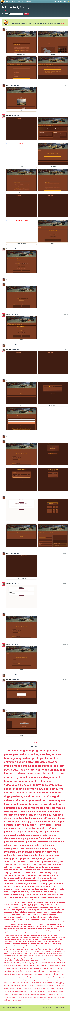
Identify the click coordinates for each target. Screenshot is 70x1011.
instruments (32, 992)
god (39, 948)
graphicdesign (33, 834)
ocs (55, 765)
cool (34, 841)
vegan (26, 992)
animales (54, 957)
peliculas (28, 907)
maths (50, 946)
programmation (7, 985)
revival (21, 989)
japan (40, 872)
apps (6, 907)
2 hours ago (66, 29)
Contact (41, 1009)
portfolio (47, 765)
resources (15, 919)
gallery (56, 919)
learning (8, 811)
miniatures (63, 997)
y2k (49, 796)
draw (25, 951)
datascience (52, 999)
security (52, 926)
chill (9, 967)
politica (38, 999)
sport (13, 834)
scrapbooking (53, 971)
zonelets (34, 935)
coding (27, 765)
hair (5, 971)
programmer (7, 957)
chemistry (47, 948)
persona (45, 957)
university (43, 976)
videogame (47, 777)
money (28, 886)
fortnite (62, 922)
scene (41, 848)
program (8, 831)
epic (53, 960)
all (11, 897)
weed (62, 959)
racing (46, 968)
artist (32, 828)
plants (7, 841)
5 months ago (65, 380)
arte (37, 762)
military (9, 989)
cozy (59, 944)
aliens (60, 905)
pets (61, 864)
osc (21, 919)
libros (21, 897)
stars (48, 929)
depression (15, 976)
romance (7, 900)
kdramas (20, 976)
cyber (33, 955)
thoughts (42, 864)
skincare (17, 960)
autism (60, 894)
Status (58, 1007)
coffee (7, 867)
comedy (33, 855)
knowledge (12, 970)
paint (63, 999)
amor (18, 926)
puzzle (41, 900)
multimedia (35, 957)
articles (9, 983)
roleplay (8, 844)
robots (39, 917)
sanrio (56, 831)
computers (56, 788)
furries (21, 891)
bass (28, 992)
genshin (20, 900)
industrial (18, 989)
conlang (21, 982)
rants (44, 973)
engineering (51, 851)
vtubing (56, 991)
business (41, 811)
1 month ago (66, 314)
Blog (51, 1007)
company (27, 983)
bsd (28, 965)
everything (50, 848)
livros (42, 948)
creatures (32, 994)
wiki (11, 905)
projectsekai (24, 1000)
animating (13, 989)
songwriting (61, 988)
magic (34, 872)
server (56, 980)
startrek (39, 983)
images (35, 953)
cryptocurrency (31, 989)
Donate (45, 1007)
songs (40, 935)
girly (31, 951)
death (6, 941)
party (60, 989)
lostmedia (49, 985)
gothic (24, 905)
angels (34, 965)
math (22, 814)
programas (57, 965)
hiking (50, 907)
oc (44, 796)
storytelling (32, 864)
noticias (44, 986)
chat (39, 878)
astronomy (9, 880)
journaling (57, 814)
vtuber (13, 864)
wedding (39, 968)
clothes (53, 841)
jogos (34, 905)
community (31, 848)
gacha (36, 974)
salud (5, 962)
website (20, 818)
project (40, 869)
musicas (20, 979)
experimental (10, 883)
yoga (47, 953)
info (22, 886)
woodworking (28, 999)
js (20, 967)
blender (7, 924)
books (8, 758)
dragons (49, 919)
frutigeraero (30, 891)
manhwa (22, 946)
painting (37, 818)
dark (15, 931)
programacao (22, 970)
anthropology (57, 970)
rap (35, 909)
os (23, 985)
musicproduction (26, 979)
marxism (25, 991)
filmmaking (27, 939)
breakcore (26, 935)
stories (11, 818)
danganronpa (8, 931)
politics (29, 781)
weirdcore (27, 869)
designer (22, 997)
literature (9, 773)
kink (63, 994)
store (42, 949)
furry (62, 765)
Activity (18, 1)
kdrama (34, 963)
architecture (9, 869)
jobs (60, 997)
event (30, 959)
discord (47, 869)
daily (26, 985)
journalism (16, 914)
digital (27, 883)
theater (28, 948)
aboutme (33, 838)
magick (16, 996)
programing (17, 781)
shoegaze (13, 983)
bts (53, 941)
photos (27, 858)
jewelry (49, 939)
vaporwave (19, 880)
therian (6, 960)
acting (55, 948)
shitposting (6, 974)
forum (27, 960)
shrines (40, 979)
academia (9, 968)
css (50, 831)
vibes (14, 986)
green (49, 960)
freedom (49, 965)
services (52, 955)
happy (9, 999)
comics (53, 758)
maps (38, 963)
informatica (36, 875)
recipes (13, 929)
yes (30, 962)
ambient (14, 971)
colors (52, 965)
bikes (22, 985)
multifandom (6, 994)
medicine (40, 909)
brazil (35, 970)
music (12, 750)
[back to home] (2, 2)
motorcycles (6, 997)
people (41, 962)
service (54, 968)
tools (38, 944)
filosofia (16, 988)
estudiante (36, 973)
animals (54, 769)
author (5, 965)
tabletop (51, 962)
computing (42, 951)
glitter (15, 985)
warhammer (36, 996)
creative (27, 872)
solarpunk (44, 988)
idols (8, 991)
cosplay (7, 872)
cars (53, 808)
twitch (56, 935)
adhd (57, 988)
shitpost (12, 985)
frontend (15, 997)
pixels (55, 917)
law (44, 931)
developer (8, 912)
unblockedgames (51, 989)
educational (14, 946)
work (56, 897)
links (23, 922)
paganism (17, 991)
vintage (35, 858)
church (40, 988)
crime (25, 989)
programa (18, 971)
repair (52, 994)
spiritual (26, 996)
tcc (54, 963)
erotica (8, 979)
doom (13, 957)
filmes (25, 941)
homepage (40, 967)
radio (34, 878)
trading (21, 959)
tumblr (40, 957)
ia (22, 986)
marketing (41, 828)
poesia (15, 974)
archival (60, 999)
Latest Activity (11, 7)
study (41, 855)
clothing (7, 875)
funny (14, 841)
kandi (36, 960)
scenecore (7, 937)
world (47, 963)
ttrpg (18, 851)
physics (43, 880)
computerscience (26, 957)
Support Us (28, 1)
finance (47, 894)
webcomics (10, 855)
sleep (44, 891)
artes (47, 955)
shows (43, 821)
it (57, 864)
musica (8, 765)
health (56, 811)
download (5, 1000)
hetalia (50, 974)
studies (19, 997)
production (36, 937)
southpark (11, 960)
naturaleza (45, 997)
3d (49, 821)
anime (53, 750)
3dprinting (57, 959)
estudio (5, 982)
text (46, 970)
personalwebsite (32, 880)
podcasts (20, 965)
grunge (33, 944)
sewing (23, 844)
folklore (44, 979)
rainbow (38, 994)
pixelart (25, 828)
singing (45, 878)
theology (53, 973)
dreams (16, 902)
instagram (25, 988)
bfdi (62, 931)
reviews (49, 855)
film (62, 769)
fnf (42, 922)
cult (29, 996)
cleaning (35, 967)
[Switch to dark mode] (68, 1)
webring (5, 999)
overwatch (8, 992)
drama (33, 962)
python (39, 914)
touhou (62, 917)
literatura (24, 944)
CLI (48, 1007)
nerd (40, 959)
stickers (12, 948)
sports (8, 777)
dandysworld (36, 982)
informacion (6, 986)
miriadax (49, 994)
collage (13, 939)
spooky (26, 994)
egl (22, 968)
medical (26, 962)
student (6, 946)
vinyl (59, 986)
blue (60, 939)
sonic (61, 841)
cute (15, 769)
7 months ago (65, 674)
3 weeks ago (66, 248)
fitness (53, 878)
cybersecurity (42, 886)
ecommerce (34, 948)
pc (55, 951)
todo (33, 988)
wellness (23, 971)
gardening (17, 796)
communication (18, 986)
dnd (41, 831)
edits (55, 999)
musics (10, 986)
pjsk (21, 929)
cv (23, 976)
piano (28, 922)
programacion (21, 777)
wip (55, 886)
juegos (49, 883)
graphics (34, 821)
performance (26, 982)
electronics (39, 851)
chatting (37, 962)
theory (30, 980)
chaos (63, 985)
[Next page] (36, 742)
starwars (11, 951)
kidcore (27, 970)
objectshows (32, 929)
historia (63, 946)
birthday (16, 912)
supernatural (58, 955)
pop (22, 951)
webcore (25, 861)
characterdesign (50, 924)
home (22, 933)
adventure (15, 924)
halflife (32, 999)
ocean (42, 924)
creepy (21, 955)
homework (26, 974)
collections (56, 992)
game (43, 762)
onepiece (33, 979)
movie (20, 872)
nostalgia (18, 804)
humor (42, 919)
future (5, 991)
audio (25, 929)
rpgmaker (21, 980)
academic (13, 979)
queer (61, 800)
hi (58, 960)
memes (53, 800)
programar (45, 959)
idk (59, 792)
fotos (51, 991)
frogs (26, 973)
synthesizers (39, 989)
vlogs (14, 980)
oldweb (19, 869)
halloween (56, 967)
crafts (16, 800)
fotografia (51, 933)
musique (5, 989)
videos (8, 800)
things (28, 946)
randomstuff (12, 991)
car (29, 944)
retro (45, 785)
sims (48, 988)
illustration (42, 792)
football (55, 821)
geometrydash (11, 996)
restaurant (63, 965)
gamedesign (9, 917)
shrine (17, 933)
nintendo (27, 878)
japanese (39, 889)
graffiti (61, 973)
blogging (18, 788)
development (11, 848)
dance (7, 828)
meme (47, 909)
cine (36, 926)
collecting (34, 900)
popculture (27, 917)
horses (17, 953)
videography (52, 953)
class (47, 989)
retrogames (10, 973)
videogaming (50, 970)
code (36, 844)
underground (43, 985)
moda (14, 872)
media (39, 808)
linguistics (8, 902)
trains (52, 951)
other (6, 897)
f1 (61, 948)
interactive (18, 917)
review (52, 982)
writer (59, 977)
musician (49, 997)
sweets (38, 986)
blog (48, 754)
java (24, 963)
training (53, 988)
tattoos (61, 960)
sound (15, 963)
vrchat (62, 989)
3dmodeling (8, 944)
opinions (11, 999)
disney (41, 986)
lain (55, 905)
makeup (15, 828)
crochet (52, 818)
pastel (63, 951)
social (6, 864)
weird (56, 855)
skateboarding (14, 907)
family (33, 914)
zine (25, 919)
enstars (27, 971)
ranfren (9, 1000)
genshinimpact (56, 976)
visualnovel (14, 965)
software (52, 828)
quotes (16, 977)
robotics (43, 939)
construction (14, 955)
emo (46, 808)
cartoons (30, 792)
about (55, 883)
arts (35, 814)
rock (15, 844)
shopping (20, 875)
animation (10, 762)
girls (50, 949)
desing (20, 992)
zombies (10, 997)
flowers (38, 867)
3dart (5, 979)
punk (18, 821)
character (26, 980)
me (15, 831)
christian (31, 970)
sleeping (8, 894)
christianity (10, 933)
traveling (31, 926)
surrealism (45, 960)
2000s (58, 785)
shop (55, 872)
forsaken (19, 983)
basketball (21, 864)
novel (22, 949)
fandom (29, 804)
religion (51, 838)
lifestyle (21, 834)
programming (40, 750)
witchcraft (8, 889)
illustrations (12, 982)
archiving (47, 999)
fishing (5, 967)
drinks (58, 999)
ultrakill (18, 985)
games (8, 754)
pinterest (28, 937)
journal (39, 804)
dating (29, 994)
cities (24, 999)
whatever (40, 953)
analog (30, 963)
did (10, 974)
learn (13, 968)
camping (49, 983)
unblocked (59, 953)
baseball (37, 955)
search (35, 968)
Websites (8, 1)
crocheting (58, 974)
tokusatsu (12, 1000)
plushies (59, 933)
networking (31, 974)
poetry (8, 769)
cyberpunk (51, 858)
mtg (30, 982)
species (31, 985)
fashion (27, 758)
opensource (46, 962)
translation (18, 957)
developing (39, 997)
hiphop (48, 931)
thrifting (44, 967)
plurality (30, 953)
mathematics (48, 917)
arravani (9, 29)
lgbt (46, 831)
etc (5, 818)
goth (62, 821)
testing (42, 883)
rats (49, 971)
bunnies (39, 931)
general (15, 973)
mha (54, 991)
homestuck (10, 824)
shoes (52, 967)
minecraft (48, 781)
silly (49, 814)
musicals (7, 922)
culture (42, 814)
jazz (19, 951)
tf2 (57, 937)
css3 (18, 996)
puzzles (24, 914)
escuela (43, 955)
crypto (14, 891)
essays (24, 902)
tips (42, 997)
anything (16, 886)
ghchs (33, 922)
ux (58, 980)
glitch (34, 977)
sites (13, 974)
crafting (18, 878)
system (58, 900)
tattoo (32, 976)
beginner (26, 997)
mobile (62, 977)
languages (9, 851)
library (39, 971)
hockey (38, 965)
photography (40, 758)
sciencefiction (60, 971)
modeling (51, 963)
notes (58, 979)
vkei (63, 926)
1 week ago (66, 85)
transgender (53, 902)
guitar (28, 841)
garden (62, 974)
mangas (9, 965)
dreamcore (54, 922)
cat (5, 821)
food (27, 754)
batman (17, 982)
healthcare (12, 967)
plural (48, 967)
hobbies (47, 861)
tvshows (26, 889)
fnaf (62, 861)
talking (31, 977)
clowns (54, 949)
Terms (62, 1007)
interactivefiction (21, 994)
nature (60, 773)
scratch (19, 949)
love (38, 785)
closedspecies (11, 977)
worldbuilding (52, 804)
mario (46, 949)
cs (50, 986)
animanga (61, 963)
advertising (44, 992)
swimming (13, 962)
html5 (32, 894)
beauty (7, 858)
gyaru (56, 907)
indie (6, 834)
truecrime (20, 963)
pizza (39, 922)
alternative (46, 875)
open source (9, 1007)
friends (42, 838)
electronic (6, 948)
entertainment (47, 844)
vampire (5, 983)
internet (36, 800)
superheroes (38, 980)
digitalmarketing (33, 971)
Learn (22, 1)
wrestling (13, 935)
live (9, 982)
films (19, 808)
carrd (21, 924)
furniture (27, 977)
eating (43, 968)
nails (23, 973)
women (5, 973)
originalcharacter (27, 986)
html (6, 781)
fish (60, 897)
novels (46, 922)
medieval (31, 968)
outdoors (40, 941)
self (22, 999)
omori (33, 946)
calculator (30, 988)
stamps (35, 907)
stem (32, 991)
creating (6, 977)
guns (46, 982)
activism (44, 937)
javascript (17, 858)
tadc (24, 996)
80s (29, 949)
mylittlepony (51, 980)
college (59, 951)
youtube (9, 792)
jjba (20, 977)
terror (16, 970)
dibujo (60, 983)
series (11, 821)
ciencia (21, 996)
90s (23, 821)
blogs (42, 858)
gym (29, 905)
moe (57, 985)
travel (38, 781)
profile (15, 897)
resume (62, 902)
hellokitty (44, 944)
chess (59, 912)
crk (16, 983)
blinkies (19, 883)
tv (63, 804)
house (62, 991)
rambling (23, 992)
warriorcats (35, 959)
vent (40, 946)
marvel (6, 905)
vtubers (48, 951)
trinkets (26, 959)
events (26, 900)
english (19, 909)
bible (16, 968)
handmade (32, 983)
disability (35, 991)
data (44, 929)
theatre (52, 889)
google (29, 991)
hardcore (23, 967)
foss (17, 979)
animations (43, 907)
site (33, 886)
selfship (43, 980)
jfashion (27, 924)
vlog (49, 944)
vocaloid (60, 807)
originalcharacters (12, 861)
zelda (49, 991)
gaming (17, 758)
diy (27, 821)
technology (42, 769)
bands (42, 965)
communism (43, 933)
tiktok (23, 962)
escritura (49, 982)
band (46, 889)
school (8, 788)
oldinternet (53, 985)
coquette (7, 914)
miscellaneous (53, 997)
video (53, 792)
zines (21, 848)
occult (39, 891)
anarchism (22, 948)
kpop (22, 769)
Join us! (62, 23)
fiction (29, 814)
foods (27, 933)
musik (49, 996)
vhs (45, 965)
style (5, 929)
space (21, 811)
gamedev (25, 785)
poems (36, 897)
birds (61, 883)
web (51, 785)
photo (14, 900)
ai (58, 796)
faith (13, 997)
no (48, 926)
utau (44, 935)
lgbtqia (32, 960)
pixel (19, 931)
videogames (23, 750)
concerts (44, 977)
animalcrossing (11, 994)
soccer (13, 867)
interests (39, 894)
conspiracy (6, 970)
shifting (52, 996)
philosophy (22, 773)
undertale (56, 869)
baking (28, 818)
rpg (58, 838)
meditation (21, 988)
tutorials (48, 979)
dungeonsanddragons (43, 994)
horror (30, 762)
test (16, 811)
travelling (58, 941)
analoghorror (27, 976)
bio (29, 914)
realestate (36, 951)
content (60, 982)
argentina (17, 999)
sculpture (61, 967)
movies (56, 754)
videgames (30, 997)
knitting (43, 897)
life (33, 785)
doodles (53, 983)
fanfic (47, 905)
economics (42, 963)
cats (42, 754)
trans (19, 838)
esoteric (10, 980)
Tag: (5, 13)
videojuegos (11, 785)
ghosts (52, 977)
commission (12, 988)
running (7, 935)
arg (54, 796)
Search (13, 1)
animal (35, 985)
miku (52, 959)
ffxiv (13, 937)
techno (8, 962)
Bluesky (19, 1007)
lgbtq (25, 838)
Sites (4, 10)
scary (38, 970)
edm (57, 963)
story (30, 844)
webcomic (29, 808)
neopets (44, 996)
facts (5, 992)
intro (31, 909)
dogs (7, 796)
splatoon (31, 912)
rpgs (33, 939)
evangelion (40, 991)
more (46, 991)
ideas (27, 963)
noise (36, 933)
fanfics (54, 979)
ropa (55, 962)
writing (35, 754)
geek (63, 983)
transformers (56, 946)
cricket (19, 968)
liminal (61, 976)
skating (6, 953)
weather (40, 960)
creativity (33, 831)
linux (45, 800)
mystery (39, 912)
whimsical (21, 991)
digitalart (23, 831)
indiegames (26, 931)
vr (20, 902)
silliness (32, 996)
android (6, 949)
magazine (48, 973)
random (29, 796)
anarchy (6, 980)
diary (40, 788)
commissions (45, 824)
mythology (16, 922)
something (60, 994)
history (30, 769)
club (20, 999)
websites (35, 883)
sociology (59, 962)
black (44, 991)
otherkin (28, 967)
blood (44, 989)
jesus (32, 949)
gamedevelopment (21, 894)
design (21, 762)
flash (49, 957)
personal (18, 754)
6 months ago (65, 614)
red (47, 996)
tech (58, 777)
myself (13, 926)
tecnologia (52, 891)
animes (7, 891)
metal (45, 834)
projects (60, 889)
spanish (59, 926)
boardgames (20, 937)
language (48, 872)
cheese (7, 996)
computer (55, 867)
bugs (51, 886)
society (55, 977)
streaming (43, 841)
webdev (14, 949)
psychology (23, 824)
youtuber (36, 988)
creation (42, 970)
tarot (30, 902)
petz (19, 974)
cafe (36, 949)
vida (31, 967)
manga (18, 765)
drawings (7, 909)
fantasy (19, 792)
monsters (6, 963)
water (53, 974)
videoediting (7, 959)
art (5, 750)
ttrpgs (55, 875)
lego (17, 959)
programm (16, 994)
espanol (60, 992)
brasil (37, 939)
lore (34, 869)
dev (37, 946)
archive (34, 824)
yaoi (32, 889)
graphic (55, 939)
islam (41, 992)
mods (11, 976)
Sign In (64, 1)
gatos (50, 880)
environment (60, 949)
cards (36, 979)
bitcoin (55, 960)
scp (27, 989)
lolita (39, 949)
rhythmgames (6, 988)
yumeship (11, 953)
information (9, 878)
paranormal (56, 931)
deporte (6, 951)
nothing (7, 886)
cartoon (26, 909)
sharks (17, 948)
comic (38, 796)
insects (13, 959)
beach (60, 991)
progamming (17, 941)
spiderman (42, 982)
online (59, 924)
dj (44, 953)
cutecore (8, 814)
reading (36, 765)
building (47, 976)
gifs (17, 929)
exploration (52, 992)
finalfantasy (40, 996)
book (28, 875)
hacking (55, 861)
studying (7, 926)
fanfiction (30, 811)
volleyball (61, 937)
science (35, 777)
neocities (39, 985)
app (13, 909)
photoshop (19, 1000)
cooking (26, 800)
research (18, 889)
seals (17, 980)
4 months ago (65, 344)
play (61, 980)
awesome (45, 946)
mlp (14, 875)
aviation (41, 973)
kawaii (8, 804)
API (54, 1007)
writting (17, 967)
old (28, 951)
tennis (42, 971)
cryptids (48, 977)
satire (51, 988)
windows (23, 912)
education (41, 773)
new (36, 989)
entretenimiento (56, 996)
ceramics (40, 974)
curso (22, 974)
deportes (24, 926)
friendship (59, 968)
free (52, 909)
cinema (61, 818)
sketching (11, 963)
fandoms (46, 867)
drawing (53, 762)
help (30, 955)
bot (46, 983)
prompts (41, 999)
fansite (33, 931)
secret (16, 1000)
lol (5, 933)
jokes (44, 999)
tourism (50, 968)
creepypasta (59, 909)
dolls (54, 894)
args (59, 948)
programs (56, 982)
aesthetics (22, 855)
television (29, 897)
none (10, 941)
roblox (52, 773)
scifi (45, 818)
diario (61, 996)
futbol (46, 902)
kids (32, 982)
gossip (39, 992)
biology (30, 867)
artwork (24, 965)
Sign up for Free (58, 1)
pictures (7, 939)
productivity (34, 997)
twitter (36, 992)
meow (40, 929)
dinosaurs (16, 944)
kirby (5, 968)
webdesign (51, 864)
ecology (25, 955)
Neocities (4, 1007)
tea (10, 949)
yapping (62, 970)
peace (35, 999)
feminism (50, 935)
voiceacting (38, 977)
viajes (57, 989)
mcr (26, 953)
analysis (26, 968)
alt (52, 929)
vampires (50, 897)
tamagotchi (56, 994)
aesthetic (9, 808)
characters (9, 838)
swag (32, 933)
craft (55, 929)
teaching (7, 919)
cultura (63, 962)
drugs (51, 976)
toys (51, 905)
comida (57, 824)
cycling (22, 977)
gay (31, 861)
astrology (17, 905)
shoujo (60, 985)
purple (31, 965)
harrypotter (6, 976)
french (33, 980)
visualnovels (49, 900)
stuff (16, 814)
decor (57, 983)
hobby (36, 924)
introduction (34, 919)
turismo (19, 973)
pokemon (30, 788)
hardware (22, 960)
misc (26, 949)
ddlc (14, 999)
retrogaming (7, 955)
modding (46, 912)
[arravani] (3, 29)
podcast (19, 939)
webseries (9, 971)
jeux (4, 996)
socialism (19, 962)
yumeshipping (33, 986)
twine (16, 951)
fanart (21, 841)
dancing (41, 905)
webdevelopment (49, 914)
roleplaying (42, 926)
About (40, 1007)
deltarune (27, 851)
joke (35, 994)
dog (34, 917)
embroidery (16, 992)
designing (47, 941)
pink (46, 788)
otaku (46, 971)
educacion (21, 867)
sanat (36, 983)
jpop (52, 948)
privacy (20, 935)
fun (32, 773)
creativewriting (54, 986)
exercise (12, 992)
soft (51, 979)
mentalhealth (38, 902)
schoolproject (37, 976)
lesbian (54, 944)
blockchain (43, 983)
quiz (28, 985)
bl (9, 929)
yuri (22, 907)
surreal (57, 973)
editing (52, 834)
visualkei (48, 992)
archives (62, 979)
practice (23, 983)
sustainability (30, 973)
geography (51, 937)
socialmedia (32, 941)
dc (49, 959)
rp (32, 924)
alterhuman (45, 974)
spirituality (38, 861)
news (49, 811)
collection (22, 953)
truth (47, 980)
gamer (59, 957)
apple (48, 986)
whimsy (53, 912)
